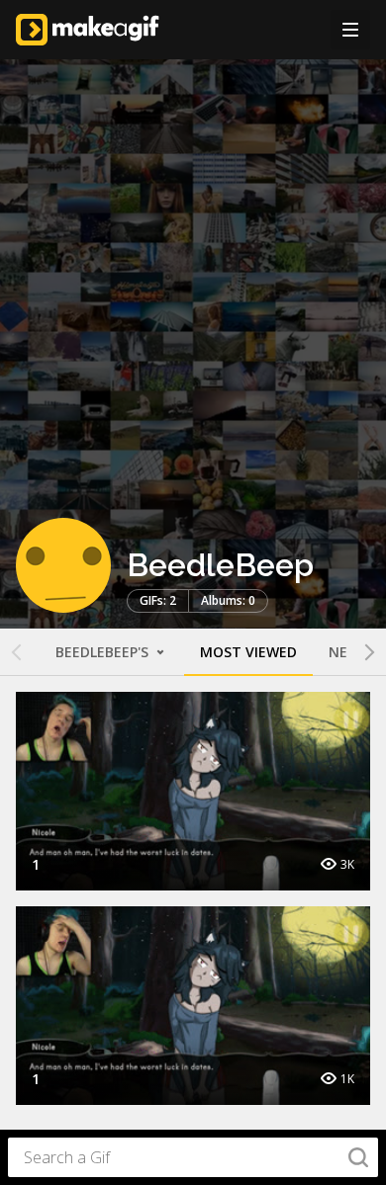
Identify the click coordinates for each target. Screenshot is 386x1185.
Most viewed (248, 651)
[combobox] (193, 1157)
